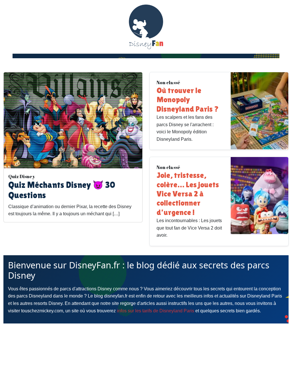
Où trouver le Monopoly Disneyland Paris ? (188, 99)
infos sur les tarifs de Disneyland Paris (155, 310)
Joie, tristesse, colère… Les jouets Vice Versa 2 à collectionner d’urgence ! (188, 193)
